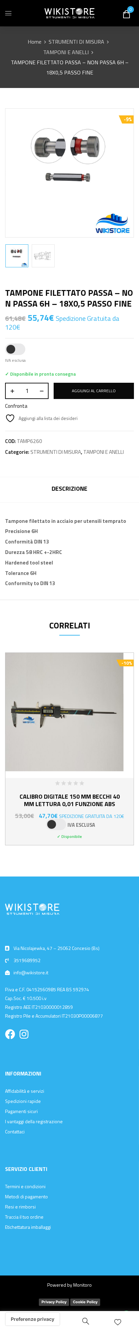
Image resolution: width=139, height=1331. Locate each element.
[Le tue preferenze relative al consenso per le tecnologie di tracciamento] (32, 1319)
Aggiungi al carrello (94, 390)
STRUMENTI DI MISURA (76, 42)
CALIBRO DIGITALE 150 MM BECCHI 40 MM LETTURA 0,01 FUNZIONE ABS (70, 800)
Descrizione (69, 488)
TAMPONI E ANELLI (66, 52)
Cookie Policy (85, 1302)
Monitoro (82, 1284)
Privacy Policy (53, 1302)
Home (34, 42)
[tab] (69, 489)
